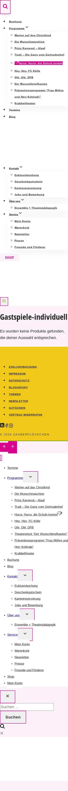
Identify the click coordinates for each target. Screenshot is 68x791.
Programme (15, 478)
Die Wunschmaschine (30, 41)
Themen (15, 394)
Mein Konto (23, 221)
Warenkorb (22, 227)
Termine (14, 109)
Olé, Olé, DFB (24, 77)
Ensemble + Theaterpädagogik (36, 208)
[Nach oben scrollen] (4, 447)
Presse (19, 240)
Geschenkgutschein (29, 181)
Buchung (15, 21)
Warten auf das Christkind (33, 35)
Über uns (13, 615)
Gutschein (17, 407)
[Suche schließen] (7, 696)
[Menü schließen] (1, 458)
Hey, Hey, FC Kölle (27, 71)
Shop (9, 257)
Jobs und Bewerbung (29, 194)
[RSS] (2, 425)
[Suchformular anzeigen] (5, 7)
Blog (12, 116)
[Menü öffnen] (4, 301)
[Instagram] (11, 425)
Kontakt (12, 576)
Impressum (17, 373)
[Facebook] (6, 425)
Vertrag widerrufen (25, 414)
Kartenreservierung (28, 188)
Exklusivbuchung (27, 175)
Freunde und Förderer (30, 247)
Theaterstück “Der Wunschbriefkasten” (41, 534)
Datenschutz (19, 380)
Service (12, 634)
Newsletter (22, 234)
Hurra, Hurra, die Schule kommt (41, 63)
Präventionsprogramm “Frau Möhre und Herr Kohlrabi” (41, 544)
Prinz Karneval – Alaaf (30, 48)
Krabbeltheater (25, 103)
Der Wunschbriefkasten (31, 84)
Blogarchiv (18, 387)
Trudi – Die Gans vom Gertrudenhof (39, 54)
